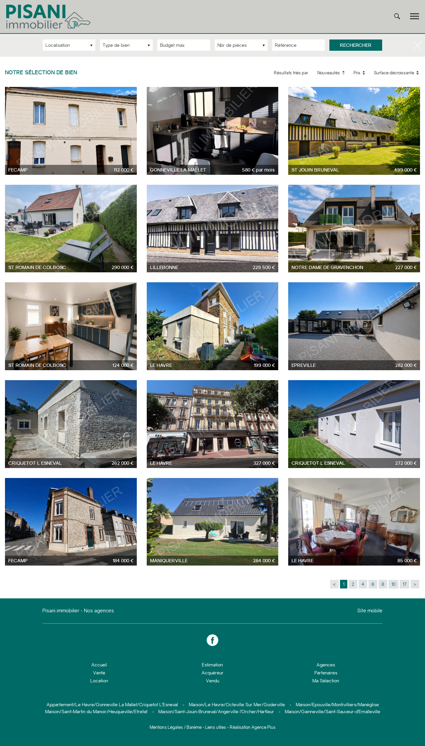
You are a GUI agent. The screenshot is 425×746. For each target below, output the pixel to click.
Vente (99, 672)
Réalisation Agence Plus (253, 727)
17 (404, 584)
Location (99, 680)
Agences (325, 664)
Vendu (212, 680)
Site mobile (369, 610)
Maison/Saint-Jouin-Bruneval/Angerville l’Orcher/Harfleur (216, 711)
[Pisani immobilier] (49, 29)
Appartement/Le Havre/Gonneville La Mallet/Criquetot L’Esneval (112, 704)
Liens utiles (215, 727)
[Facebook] (212, 640)
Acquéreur (212, 672)
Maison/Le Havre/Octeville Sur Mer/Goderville (237, 704)
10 (393, 584)
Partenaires (325, 672)
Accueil (99, 664)
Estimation (212, 664)
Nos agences (99, 611)
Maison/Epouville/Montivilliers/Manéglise (337, 704)
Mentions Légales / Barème (176, 727)
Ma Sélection (325, 680)
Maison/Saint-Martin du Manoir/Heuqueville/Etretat (96, 711)
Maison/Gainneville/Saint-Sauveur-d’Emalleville (332, 711)
